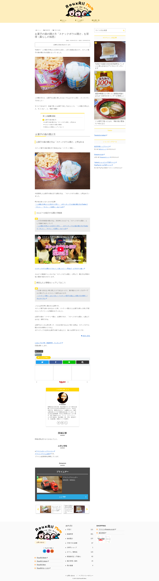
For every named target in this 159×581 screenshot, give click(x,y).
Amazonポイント (104, 157)
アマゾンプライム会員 (42, 454)
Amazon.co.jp (98, 154)
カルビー (39, 354)
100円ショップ (80, 547)
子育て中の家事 (80, 543)
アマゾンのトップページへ (44, 451)
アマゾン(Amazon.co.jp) (106, 529)
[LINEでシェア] (69, 362)
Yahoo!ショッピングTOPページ (104, 162)
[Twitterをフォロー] (58, 422)
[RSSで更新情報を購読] (66, 422)
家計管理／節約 (80, 561)
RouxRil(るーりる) (43, 568)
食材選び (80, 538)
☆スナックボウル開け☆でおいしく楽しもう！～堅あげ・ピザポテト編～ (59, 268)
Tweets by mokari (100, 135)
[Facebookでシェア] (55, 362)
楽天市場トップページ (101, 146)
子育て (80, 529)
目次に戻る (86, 336)
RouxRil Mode (41, 557)
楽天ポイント (102, 149)
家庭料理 (80, 534)
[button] (82, 362)
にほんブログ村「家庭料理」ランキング (48, 343)
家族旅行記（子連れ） (80, 556)
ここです (62, 497)
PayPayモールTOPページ (102, 165)
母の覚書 (80, 565)
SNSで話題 (40, 351)
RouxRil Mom (41, 564)
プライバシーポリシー (86, 575)
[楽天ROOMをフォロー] (62, 422)
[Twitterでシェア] (42, 362)
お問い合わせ (40, 542)
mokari (63, 404)
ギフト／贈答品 (80, 552)
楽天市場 (102, 533)
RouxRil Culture (42, 561)
